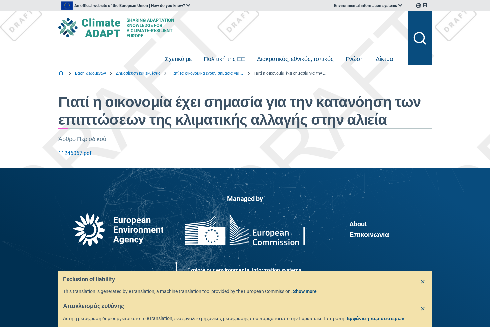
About (358, 224)
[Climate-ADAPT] (230, 27)
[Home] (61, 73)
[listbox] (125, 5)
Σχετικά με (178, 58)
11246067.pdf (75, 153)
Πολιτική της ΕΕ (224, 58)
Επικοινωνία (369, 235)
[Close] (423, 282)
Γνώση (355, 58)
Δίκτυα (384, 58)
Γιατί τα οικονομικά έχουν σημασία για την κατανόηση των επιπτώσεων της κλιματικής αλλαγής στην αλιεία (207, 73)
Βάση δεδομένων (90, 73)
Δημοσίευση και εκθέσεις (138, 73)
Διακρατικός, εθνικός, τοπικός (295, 58)
